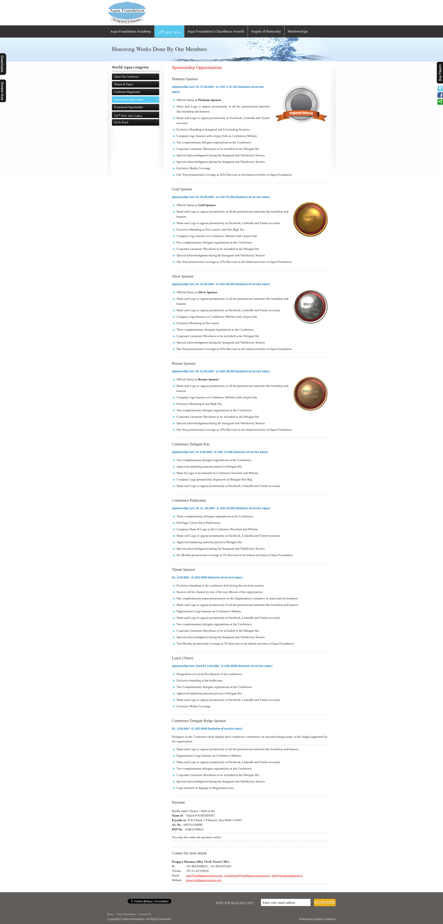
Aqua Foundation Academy (131, 31)
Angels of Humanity (266, 31)
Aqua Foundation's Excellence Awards (216, 31)
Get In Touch (121, 122)
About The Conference (126, 76)
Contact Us (145, 914)
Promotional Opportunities (128, 107)
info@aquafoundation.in (287, 875)
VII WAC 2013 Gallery (128, 116)
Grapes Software (325, 919)
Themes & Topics (123, 84)
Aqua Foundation (126, 914)
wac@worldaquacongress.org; (205, 875)
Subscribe (324, 902)
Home (110, 914)
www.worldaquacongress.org (204, 880)
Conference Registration (127, 92)
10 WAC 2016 (169, 32)
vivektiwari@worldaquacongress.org (247, 875)
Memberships (298, 31)
